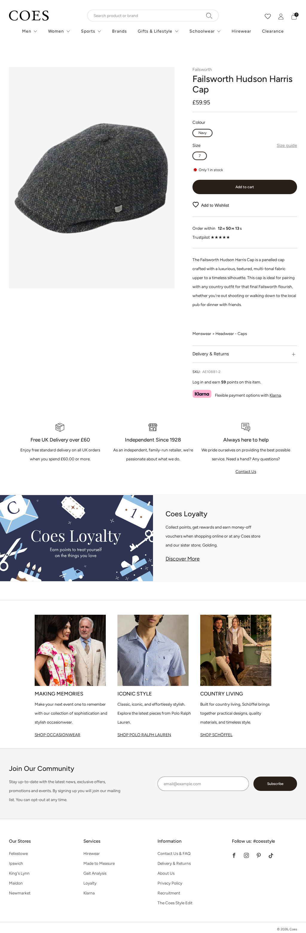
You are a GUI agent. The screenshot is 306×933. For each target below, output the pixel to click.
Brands (119, 31)
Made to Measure (99, 863)
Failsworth (202, 69)
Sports (88, 31)
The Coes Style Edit (174, 902)
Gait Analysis (94, 873)
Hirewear (241, 31)
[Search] (209, 16)
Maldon (16, 883)
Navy (202, 132)
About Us (166, 873)
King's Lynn (19, 873)
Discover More (183, 558)
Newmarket (19, 893)
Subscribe (275, 784)
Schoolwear (202, 31)
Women (56, 31)
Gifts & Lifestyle (155, 31)
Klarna (275, 395)
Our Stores (20, 841)
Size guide (287, 145)
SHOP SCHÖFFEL (216, 734)
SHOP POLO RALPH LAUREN (144, 734)
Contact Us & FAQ (174, 853)
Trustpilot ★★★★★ (211, 237)
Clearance (273, 31)
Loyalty (90, 883)
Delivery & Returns (174, 863)
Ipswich (16, 863)
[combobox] (153, 16)
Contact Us (245, 471)
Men (26, 31)
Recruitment (168, 893)
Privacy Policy (169, 883)
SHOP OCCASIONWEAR (57, 734)
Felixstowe (18, 853)
